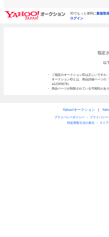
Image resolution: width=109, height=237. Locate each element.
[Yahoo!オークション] (36, 12)
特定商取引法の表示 (81, 123)
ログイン (76, 18)
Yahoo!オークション (79, 110)
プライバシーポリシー (69, 117)
